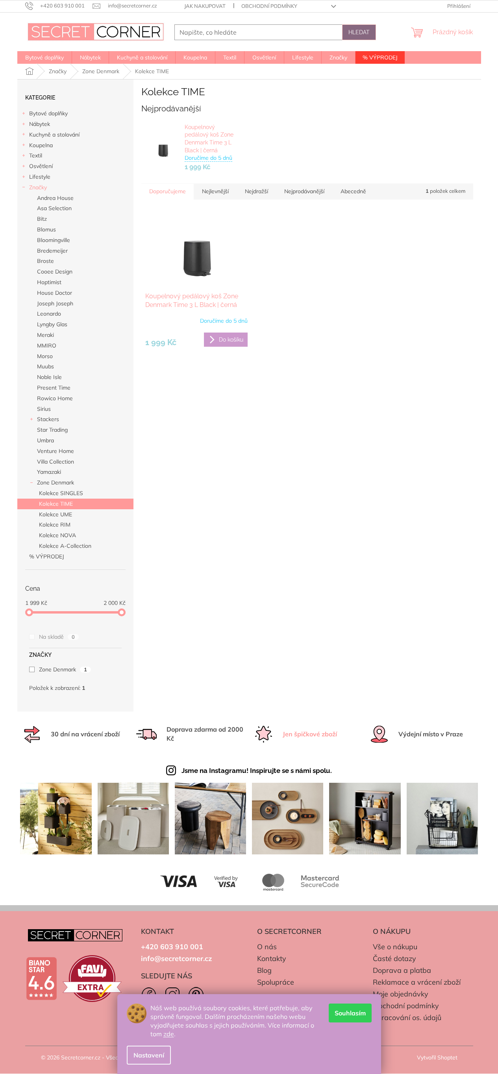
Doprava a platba (402, 970)
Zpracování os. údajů (407, 1017)
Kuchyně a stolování (54, 134)
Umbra (45, 440)
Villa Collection (55, 461)
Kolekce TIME (56, 503)
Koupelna (41, 145)
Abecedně (353, 191)
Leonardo (49, 313)
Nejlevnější (215, 191)
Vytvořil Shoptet (437, 1057)
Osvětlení (41, 166)
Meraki (45, 334)
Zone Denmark (55, 482)
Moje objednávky (400, 993)
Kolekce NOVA (57, 535)
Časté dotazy (394, 958)
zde (168, 1034)
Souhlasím (350, 1013)
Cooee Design (54, 271)
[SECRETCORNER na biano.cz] (41, 979)
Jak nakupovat (205, 6)
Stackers (48, 419)
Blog (264, 970)
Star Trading (52, 429)
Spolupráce (275, 982)
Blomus (46, 229)
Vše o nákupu (395, 946)
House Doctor (54, 292)
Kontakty (271, 958)
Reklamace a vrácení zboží (417, 982)
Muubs (45, 366)
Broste (45, 260)
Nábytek (39, 124)
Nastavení (148, 1055)
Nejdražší (256, 191)
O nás (267, 946)
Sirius (44, 408)
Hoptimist (49, 282)
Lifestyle (39, 176)
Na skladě (57, 636)
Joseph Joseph (55, 303)
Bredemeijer (52, 250)
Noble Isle (49, 377)
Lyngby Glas (52, 324)
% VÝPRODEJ (46, 556)
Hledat (359, 32)
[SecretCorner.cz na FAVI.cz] (92, 978)
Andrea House (55, 197)
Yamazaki (49, 471)
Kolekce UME (55, 514)
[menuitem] (44, 57)
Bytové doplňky (48, 113)
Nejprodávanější (304, 191)
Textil (35, 155)
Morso (45, 356)
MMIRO (46, 345)
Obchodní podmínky (269, 6)
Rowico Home (55, 398)
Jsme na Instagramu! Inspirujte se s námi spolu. (256, 771)
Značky (38, 187)
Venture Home (55, 451)
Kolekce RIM (54, 524)
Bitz (42, 218)
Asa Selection (54, 208)
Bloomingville (53, 240)
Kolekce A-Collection (65, 545)
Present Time (53, 387)
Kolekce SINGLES (61, 493)
